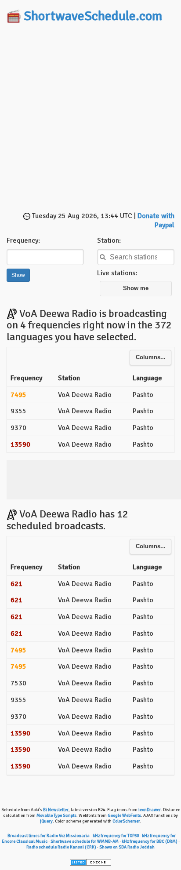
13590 (20, 444)
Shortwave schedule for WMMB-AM (85, 841)
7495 (18, 394)
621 (16, 583)
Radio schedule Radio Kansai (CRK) (61, 847)
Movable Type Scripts (56, 815)
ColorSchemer (126, 821)
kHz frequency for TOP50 (116, 835)
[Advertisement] (90, 118)
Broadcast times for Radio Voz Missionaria (48, 835)
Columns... (151, 357)
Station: (109, 240)
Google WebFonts (124, 815)
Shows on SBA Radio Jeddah (127, 847)
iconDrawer (149, 809)
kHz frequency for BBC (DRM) (149, 841)
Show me (135, 288)
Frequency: (23, 240)
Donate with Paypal (156, 220)
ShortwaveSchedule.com (93, 16)
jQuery (46, 821)
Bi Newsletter (56, 809)
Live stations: (117, 273)
